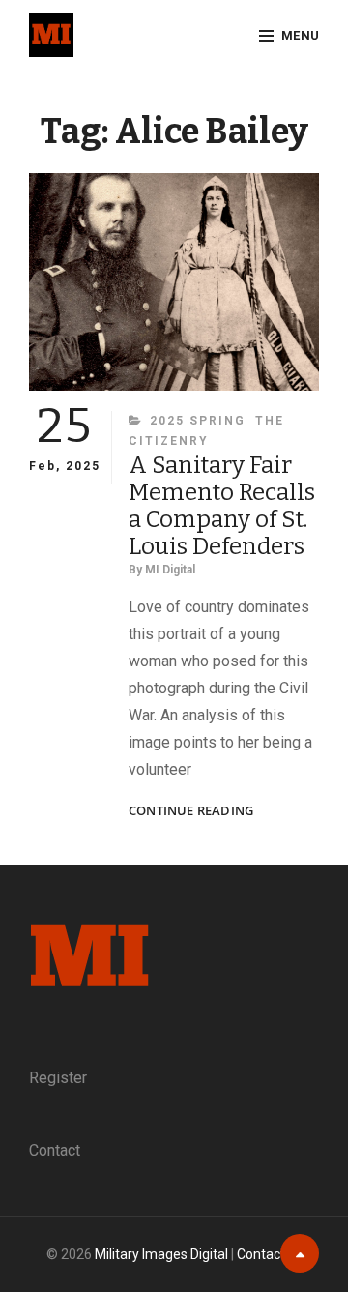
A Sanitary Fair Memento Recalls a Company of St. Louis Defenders (222, 506)
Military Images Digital (161, 1254)
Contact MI (270, 1254)
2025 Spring (198, 420)
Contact (54, 1150)
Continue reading (191, 811)
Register (58, 1078)
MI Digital (170, 569)
